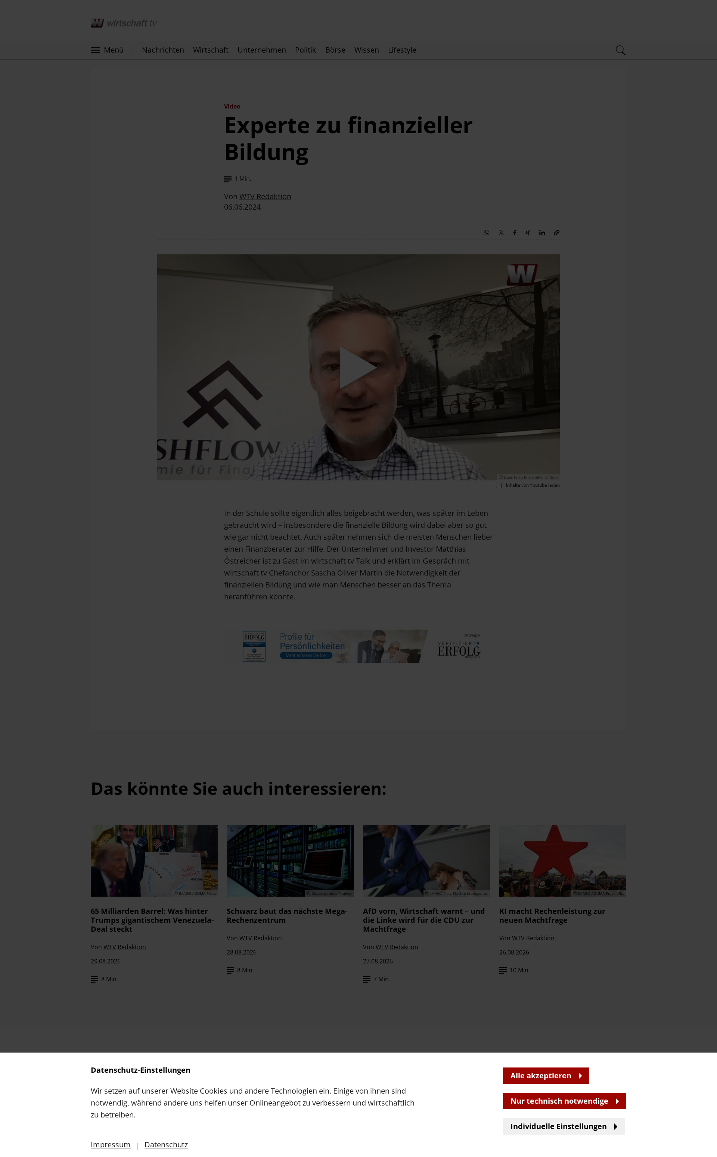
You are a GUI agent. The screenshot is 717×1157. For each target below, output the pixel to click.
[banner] (358, 578)
